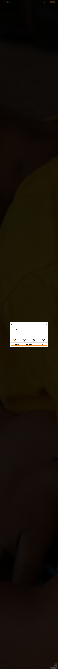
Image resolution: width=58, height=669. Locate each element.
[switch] (24, 340)
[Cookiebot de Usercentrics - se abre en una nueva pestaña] (43, 324)
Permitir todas (41, 344)
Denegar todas (17, 344)
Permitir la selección (29, 344)
